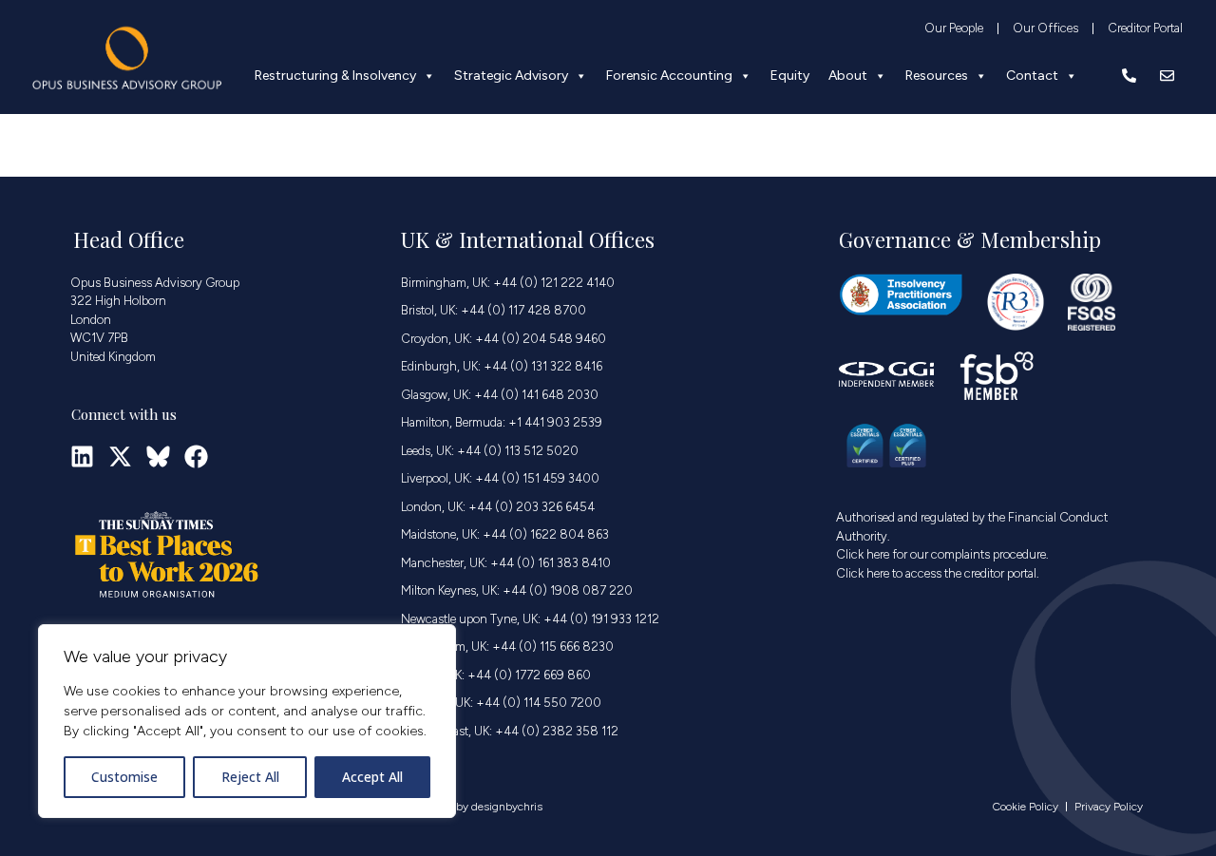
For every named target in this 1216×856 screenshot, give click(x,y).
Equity (789, 75)
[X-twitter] (120, 456)
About (847, 75)
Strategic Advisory (511, 75)
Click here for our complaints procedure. (942, 554)
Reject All (250, 777)
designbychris (506, 806)
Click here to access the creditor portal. (937, 573)
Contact (1032, 75)
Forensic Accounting (669, 75)
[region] (247, 721)
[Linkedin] (82, 456)
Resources (936, 75)
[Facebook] (196, 456)
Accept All (372, 777)
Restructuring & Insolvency (335, 75)
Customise (124, 777)
